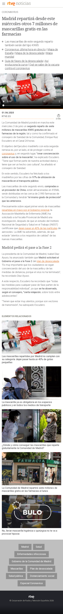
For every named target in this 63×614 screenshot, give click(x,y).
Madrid (25, 546)
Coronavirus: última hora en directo (25, 49)
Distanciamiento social (42, 576)
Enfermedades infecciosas (31, 554)
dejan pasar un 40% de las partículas (38, 228)
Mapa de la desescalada (29, 53)
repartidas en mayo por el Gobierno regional (25, 210)
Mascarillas (17, 568)
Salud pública (16, 576)
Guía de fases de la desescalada (24, 61)
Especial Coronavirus (31, 583)
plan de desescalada (48, 261)
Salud (39, 546)
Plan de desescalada (41, 568)
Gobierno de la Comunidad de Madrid (31, 561)
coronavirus (8, 153)
